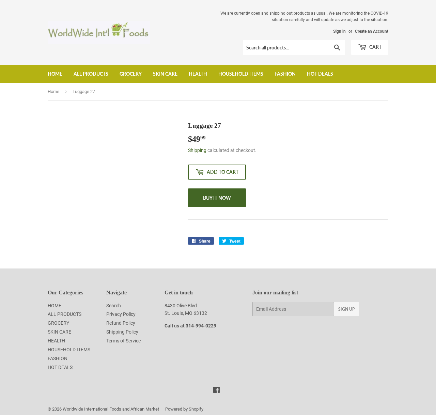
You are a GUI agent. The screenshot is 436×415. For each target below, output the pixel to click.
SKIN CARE (165, 74)
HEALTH (198, 74)
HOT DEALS (320, 74)
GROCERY (131, 74)
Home (53, 91)
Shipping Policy (122, 332)
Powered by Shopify (184, 409)
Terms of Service (123, 340)
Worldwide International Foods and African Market (111, 409)
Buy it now (217, 198)
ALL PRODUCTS (91, 74)
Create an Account (371, 31)
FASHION (285, 74)
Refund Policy (120, 323)
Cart (375, 47)
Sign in (339, 31)
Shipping (197, 150)
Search (113, 305)
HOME (55, 74)
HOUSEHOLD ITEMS (240, 74)
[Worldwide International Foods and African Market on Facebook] (216, 391)
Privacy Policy (121, 314)
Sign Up (346, 309)
